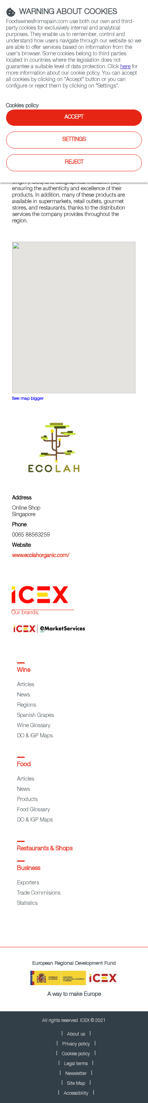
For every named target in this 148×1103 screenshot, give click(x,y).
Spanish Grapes (35, 715)
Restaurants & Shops (44, 849)
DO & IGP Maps (35, 736)
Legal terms (76, 1064)
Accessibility (76, 1093)
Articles (25, 685)
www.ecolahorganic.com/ (40, 556)
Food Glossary (33, 810)
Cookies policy (22, 106)
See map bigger (28, 399)
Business (28, 869)
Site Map (76, 1083)
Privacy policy (76, 1044)
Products (27, 800)
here (125, 67)
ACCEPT (74, 117)
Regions (26, 705)
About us (76, 1034)
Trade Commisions (38, 893)
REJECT (74, 162)
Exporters (28, 883)
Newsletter (76, 1074)
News (23, 695)
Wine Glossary (33, 726)
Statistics (27, 903)
